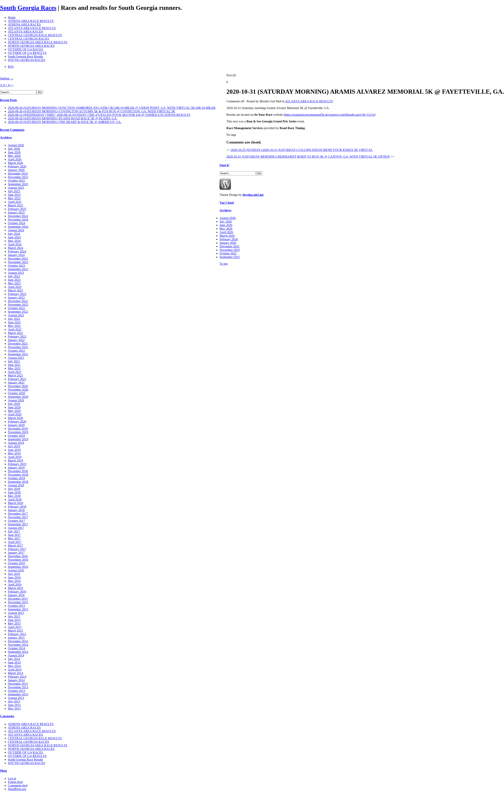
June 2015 (14, 620)
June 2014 (14, 662)
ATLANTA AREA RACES (25, 31)
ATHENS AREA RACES (24, 24)
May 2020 (14, 411)
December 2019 (18, 428)
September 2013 (18, 694)
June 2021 (14, 365)
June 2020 (14, 407)
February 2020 (17, 421)
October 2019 (16, 435)
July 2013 (14, 701)
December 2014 (18, 641)
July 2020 (14, 403)
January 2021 (16, 382)
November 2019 (18, 432)
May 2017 (14, 538)
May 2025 (14, 198)
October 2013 (16, 690)
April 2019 (14, 457)
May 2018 (14, 496)
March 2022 (15, 333)
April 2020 (14, 414)
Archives (6, 137)
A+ (5, 85)
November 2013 (18, 687)
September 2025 (18, 184)
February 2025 (17, 209)
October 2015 (16, 605)
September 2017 (18, 524)
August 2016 (16, 570)
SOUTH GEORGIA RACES (26, 60)
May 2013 (14, 708)
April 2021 (14, 372)
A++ (10, 85)
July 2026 (14, 148)
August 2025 (16, 187)
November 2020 (18, 389)
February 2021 (17, 379)
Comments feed (17, 785)
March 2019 (15, 460)
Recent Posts (8, 100)
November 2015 (18, 602)
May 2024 (14, 241)
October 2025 (16, 180)
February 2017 (17, 549)
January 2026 (16, 170)
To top (224, 263)
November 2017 (18, 517)
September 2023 (18, 269)
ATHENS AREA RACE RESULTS (31, 21)
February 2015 (17, 634)
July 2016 (14, 574)
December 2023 (18, 258)
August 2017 (16, 527)
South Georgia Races (28, 7)
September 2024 (18, 226)
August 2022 (16, 315)
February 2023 (17, 294)
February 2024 (17, 251)
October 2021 (16, 350)
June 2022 (14, 322)
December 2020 (18, 386)
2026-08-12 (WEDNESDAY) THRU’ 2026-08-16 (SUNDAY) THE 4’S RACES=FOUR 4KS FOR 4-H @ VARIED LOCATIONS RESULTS (99, 115)
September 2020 (18, 396)
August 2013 (16, 698)
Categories (7, 716)
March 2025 (15, 205)
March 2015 (15, 630)
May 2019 (14, 453)
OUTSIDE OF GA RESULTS (27, 53)
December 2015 (18, 598)
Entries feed (15, 782)
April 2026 (14, 159)
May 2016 (14, 581)
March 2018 (15, 503)
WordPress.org (17, 789)
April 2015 (14, 627)
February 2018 (17, 506)
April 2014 (14, 669)
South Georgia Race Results (25, 56)
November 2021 (18, 347)
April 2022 (14, 329)
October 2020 (16, 393)
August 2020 (16, 400)
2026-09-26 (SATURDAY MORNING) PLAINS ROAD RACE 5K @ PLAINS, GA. (62, 118)
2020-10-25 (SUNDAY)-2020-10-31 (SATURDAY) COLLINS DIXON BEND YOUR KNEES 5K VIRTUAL (302, 150)
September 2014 (18, 651)
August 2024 (16, 230)
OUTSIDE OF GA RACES (25, 49)
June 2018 (14, 492)
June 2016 (14, 577)
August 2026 (16, 145)
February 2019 (17, 464)
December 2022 (18, 301)
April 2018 (14, 499)
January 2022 (16, 340)
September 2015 (18, 609)
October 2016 (16, 563)
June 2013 (14, 705)
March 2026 (15, 163)
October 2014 (16, 648)
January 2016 (16, 595)
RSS (11, 66)
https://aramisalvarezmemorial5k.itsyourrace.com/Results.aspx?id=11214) (329, 114)
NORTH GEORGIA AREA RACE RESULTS (37, 42)
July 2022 (14, 318)
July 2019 (14, 446)
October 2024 (16, 223)
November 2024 (18, 219)
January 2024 (16, 255)
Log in (12, 778)
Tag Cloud (227, 202)
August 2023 (16, 272)
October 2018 (16, 478)
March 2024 (15, 248)
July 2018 (14, 489)
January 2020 (16, 425)
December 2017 (18, 513)
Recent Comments (12, 129)
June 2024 (14, 237)
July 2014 (14, 659)
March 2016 (15, 588)
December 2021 (18, 343)
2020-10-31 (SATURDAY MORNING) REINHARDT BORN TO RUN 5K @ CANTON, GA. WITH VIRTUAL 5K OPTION (308, 156)
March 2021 (15, 375)
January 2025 (16, 212)
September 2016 (18, 566)
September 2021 (18, 354)
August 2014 (16, 655)
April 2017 (14, 542)
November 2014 (18, 644)
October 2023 (16, 265)
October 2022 (16, 308)
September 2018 (18, 481)
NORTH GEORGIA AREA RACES (31, 45)
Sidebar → (6, 78)
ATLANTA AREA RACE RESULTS (32, 28)
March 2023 (15, 290)
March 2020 (15, 418)
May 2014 (14, 666)
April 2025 (14, 202)
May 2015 (14, 623)
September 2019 (18, 439)
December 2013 (18, 683)
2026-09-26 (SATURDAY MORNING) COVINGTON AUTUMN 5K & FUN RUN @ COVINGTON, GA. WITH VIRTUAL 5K (91, 111)
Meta (3, 770)
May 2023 (14, 283)
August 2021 (16, 357)
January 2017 (16, 552)
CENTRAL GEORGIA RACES (28, 38)
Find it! (224, 165)
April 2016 (14, 584)
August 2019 (16, 442)
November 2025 (18, 177)
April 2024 (14, 244)
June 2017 (14, 535)
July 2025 (14, 191)
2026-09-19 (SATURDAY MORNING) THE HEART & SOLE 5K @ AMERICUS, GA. (64, 122)
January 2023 (16, 297)
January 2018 (16, 510)
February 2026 (17, 166)
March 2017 (15, 545)
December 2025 (18, 173)
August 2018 (16, 485)
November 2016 (18, 559)
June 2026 (14, 152)
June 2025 (14, 194)
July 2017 (14, 531)
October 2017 (16, 520)
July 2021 (14, 361)
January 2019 (16, 467)
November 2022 (18, 304)
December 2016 (18, 556)
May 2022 (14, 326)
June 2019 (14, 450)
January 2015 (16, 637)
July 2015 (14, 616)
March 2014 (15, 673)
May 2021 (14, 368)
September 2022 (18, 311)
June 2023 (14, 279)
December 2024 (18, 216)
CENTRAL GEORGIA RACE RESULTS (35, 35)
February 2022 (17, 336)
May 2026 (14, 155)
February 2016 (17, 591)
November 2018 (18, 474)
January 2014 (16, 680)
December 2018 (18, 471)
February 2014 (17, 676)
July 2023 (14, 276)
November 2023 (18, 262)
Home (12, 17)
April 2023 (14, 287)
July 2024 (14, 233)
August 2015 (16, 613)
